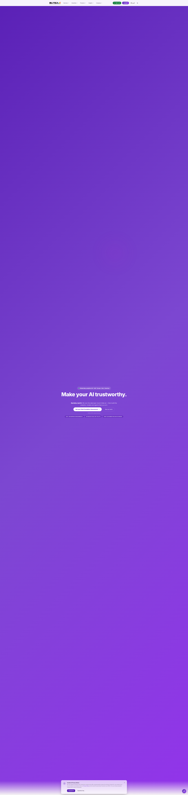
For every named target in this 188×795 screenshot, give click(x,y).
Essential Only (81, 790)
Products (82, 3)
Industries (74, 3)
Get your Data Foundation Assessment (86, 409)
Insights (90, 3)
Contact (126, 3)
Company (98, 3)
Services (65, 3)
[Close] (124, 782)
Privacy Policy (86, 785)
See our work (108, 409)
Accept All (71, 790)
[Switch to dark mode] (137, 3)
